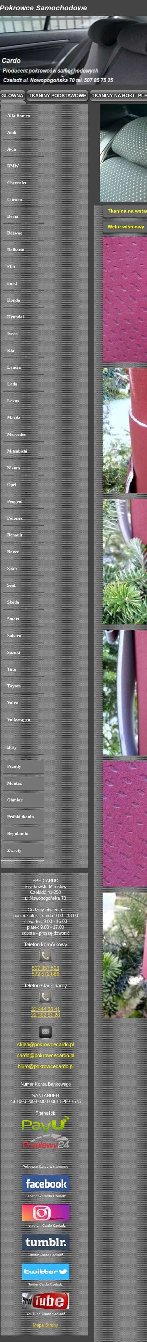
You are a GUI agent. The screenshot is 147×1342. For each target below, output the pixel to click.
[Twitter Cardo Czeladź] (45, 1278)
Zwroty (14, 850)
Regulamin (17, 833)
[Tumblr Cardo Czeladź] (45, 1249)
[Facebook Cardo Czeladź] (45, 1190)
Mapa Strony (45, 1325)
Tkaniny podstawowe (57, 95)
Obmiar (15, 799)
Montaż (14, 783)
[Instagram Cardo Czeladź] (45, 1219)
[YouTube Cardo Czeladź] (45, 1308)
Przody (14, 766)
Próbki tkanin (20, 816)
